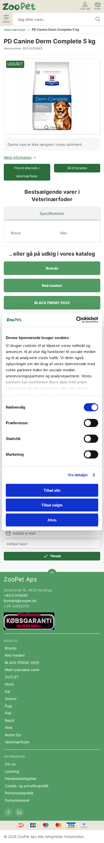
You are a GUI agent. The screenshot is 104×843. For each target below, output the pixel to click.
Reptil (9, 720)
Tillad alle (52, 490)
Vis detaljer (78, 475)
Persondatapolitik (19, 793)
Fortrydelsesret (17, 800)
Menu (6, 22)
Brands (52, 268)
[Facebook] (8, 812)
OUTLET (12, 677)
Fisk (8, 713)
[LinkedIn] (19, 812)
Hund (9, 684)
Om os (10, 764)
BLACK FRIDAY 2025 (52, 303)
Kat (7, 691)
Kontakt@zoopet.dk (20, 601)
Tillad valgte (52, 505)
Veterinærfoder (15, 30)
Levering (12, 771)
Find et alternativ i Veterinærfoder (27, 172)
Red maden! (52, 285)
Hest (8, 727)
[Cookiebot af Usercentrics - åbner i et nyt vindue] (76, 320)
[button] (52, 96)
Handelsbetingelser (21, 778)
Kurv (97, 8)
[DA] (19, 6)
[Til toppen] (52, 573)
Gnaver (11, 698)
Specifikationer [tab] (52, 213)
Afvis (52, 520)
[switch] (91, 423)
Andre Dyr (13, 735)
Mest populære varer (22, 670)
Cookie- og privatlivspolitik (27, 786)
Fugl (8, 706)
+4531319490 (16, 595)
